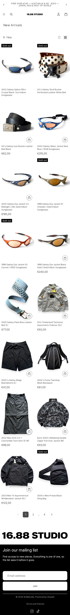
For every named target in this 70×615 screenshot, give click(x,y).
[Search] (11, 14)
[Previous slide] (3, 4)
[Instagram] (32, 611)
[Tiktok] (38, 611)
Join (35, 586)
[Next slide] (66, 4)
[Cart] (66, 14)
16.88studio (28, 597)
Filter (9, 37)
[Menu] (4, 14)
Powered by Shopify (45, 597)
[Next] (52, 514)
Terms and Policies (35, 604)
